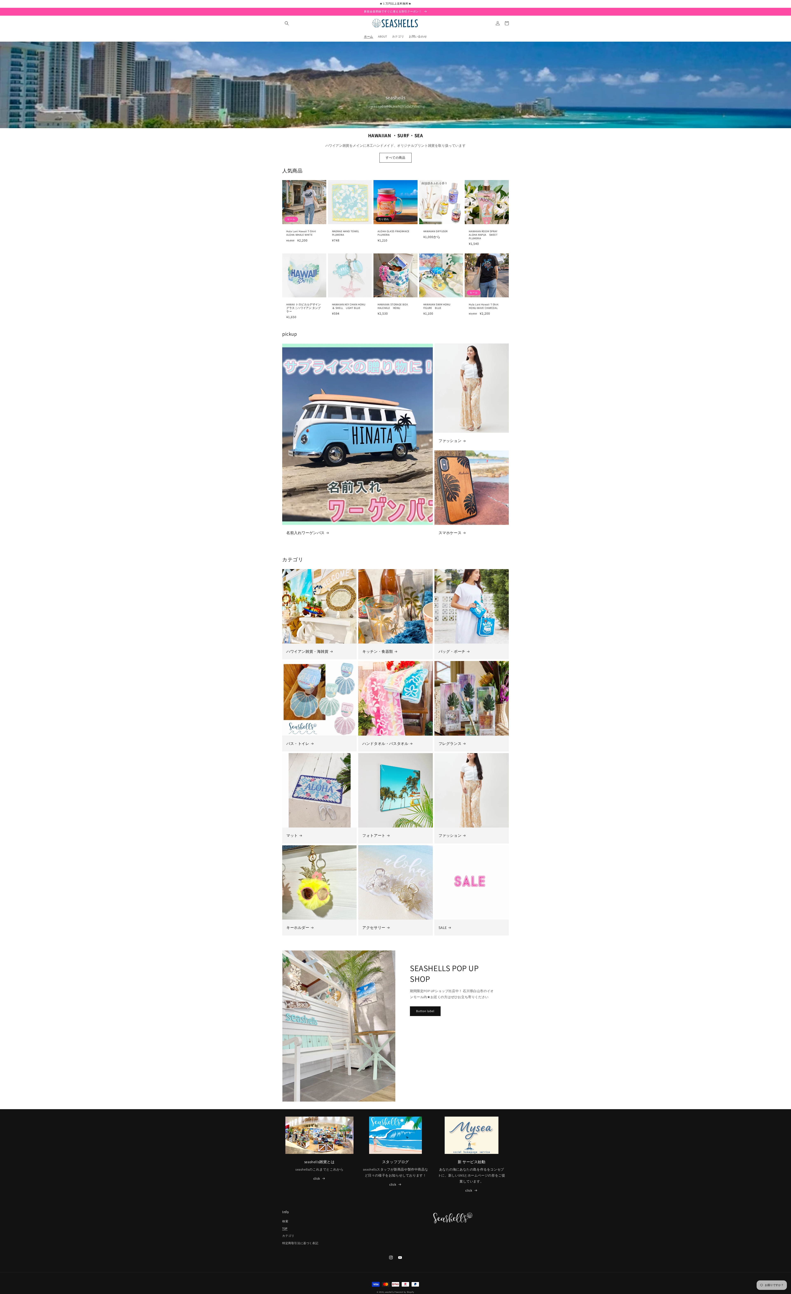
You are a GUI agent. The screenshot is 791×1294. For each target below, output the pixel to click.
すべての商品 (395, 157)
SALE (443, 927)
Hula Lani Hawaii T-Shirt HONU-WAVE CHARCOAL (483, 306)
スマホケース (450, 532)
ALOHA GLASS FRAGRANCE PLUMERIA (395, 233)
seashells (389, 1292)
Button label (425, 1011)
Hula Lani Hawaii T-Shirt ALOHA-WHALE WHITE (301, 233)
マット (292, 835)
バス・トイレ (297, 743)
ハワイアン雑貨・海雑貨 (307, 651)
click (316, 1178)
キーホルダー (297, 927)
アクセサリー (373, 927)
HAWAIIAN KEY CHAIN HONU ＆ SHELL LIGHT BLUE (348, 306)
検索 (285, 1221)
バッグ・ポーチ (452, 651)
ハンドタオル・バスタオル (385, 743)
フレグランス (450, 743)
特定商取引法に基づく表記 (300, 1243)
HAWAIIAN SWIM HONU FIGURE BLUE (436, 306)
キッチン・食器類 (377, 651)
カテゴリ (288, 1236)
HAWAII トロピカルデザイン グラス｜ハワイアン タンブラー (303, 308)
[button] (286, 23)
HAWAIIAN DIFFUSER (435, 231)
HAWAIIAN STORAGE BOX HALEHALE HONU (393, 306)
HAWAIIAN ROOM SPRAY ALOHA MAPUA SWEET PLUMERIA (483, 235)
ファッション (450, 440)
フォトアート (373, 835)
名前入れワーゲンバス (305, 532)
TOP (285, 1228)
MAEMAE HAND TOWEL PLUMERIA (347, 233)
